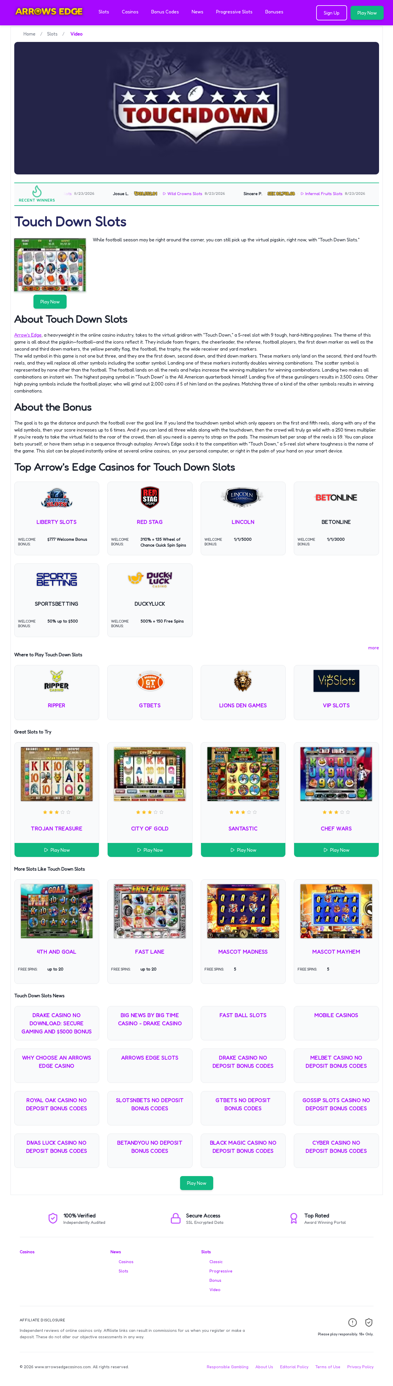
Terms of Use (327, 1366)
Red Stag (150, 522)
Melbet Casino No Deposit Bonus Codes (336, 1061)
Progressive (220, 1270)
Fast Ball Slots (243, 1015)
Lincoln (243, 522)
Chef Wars (336, 828)
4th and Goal (56, 951)
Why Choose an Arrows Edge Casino (56, 1061)
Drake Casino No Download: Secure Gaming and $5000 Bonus (57, 1023)
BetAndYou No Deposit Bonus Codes (149, 1146)
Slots (104, 12)
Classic (216, 1261)
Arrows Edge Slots (150, 1057)
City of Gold (150, 828)
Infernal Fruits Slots (299, 193)
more (373, 647)
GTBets (150, 705)
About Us (264, 1366)
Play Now (367, 13)
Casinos (130, 12)
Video (214, 1289)
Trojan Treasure (56, 828)
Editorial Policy (294, 1366)
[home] (48, 21)
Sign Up (331, 13)
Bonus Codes (165, 12)
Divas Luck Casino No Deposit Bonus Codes (56, 1146)
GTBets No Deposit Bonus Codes (243, 1104)
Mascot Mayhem (336, 951)
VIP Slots (336, 705)
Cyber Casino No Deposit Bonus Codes (336, 1146)
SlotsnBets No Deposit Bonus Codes (150, 1104)
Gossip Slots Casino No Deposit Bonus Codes (336, 1104)
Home (29, 34)
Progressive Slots (234, 12)
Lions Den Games (243, 705)
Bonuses (274, 12)
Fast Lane (149, 951)
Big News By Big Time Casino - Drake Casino (150, 1019)
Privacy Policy (360, 1366)
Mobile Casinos (336, 1015)
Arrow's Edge (28, 335)
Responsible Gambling (227, 1366)
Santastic (243, 828)
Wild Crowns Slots (160, 193)
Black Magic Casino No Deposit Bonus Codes (243, 1146)
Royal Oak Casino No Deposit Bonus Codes (56, 1104)
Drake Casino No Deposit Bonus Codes (243, 1061)
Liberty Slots (57, 522)
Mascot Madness (243, 951)
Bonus (215, 1280)
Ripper (56, 705)
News (197, 12)
